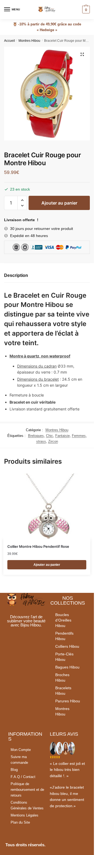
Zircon (53, 441)
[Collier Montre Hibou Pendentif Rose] (46, 506)
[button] (22, 200)
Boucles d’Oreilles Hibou (63, 620)
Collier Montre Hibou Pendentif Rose (38, 546)
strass (41, 441)
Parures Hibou (67, 701)
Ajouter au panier (59, 203)
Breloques (36, 436)
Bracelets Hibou (63, 691)
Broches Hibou (62, 677)
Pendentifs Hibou (64, 636)
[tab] (47, 276)
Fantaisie (62, 436)
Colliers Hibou (67, 646)
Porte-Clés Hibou (64, 657)
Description (16, 275)
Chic (49, 436)
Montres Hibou (29, 41)
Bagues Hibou (67, 667)
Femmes (79, 436)
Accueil (9, 41)
